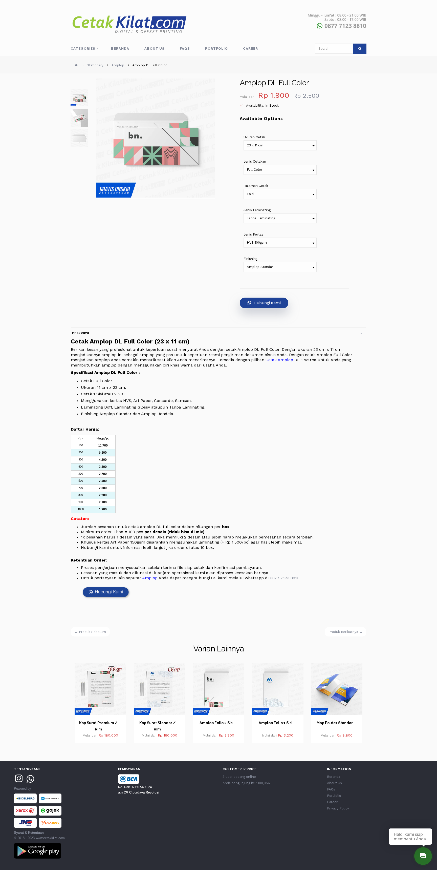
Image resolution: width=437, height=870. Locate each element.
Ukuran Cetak (254, 137)
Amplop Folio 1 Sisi (223, 723)
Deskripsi (80, 333)
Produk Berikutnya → (345, 632)
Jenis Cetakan (255, 161)
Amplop (150, 577)
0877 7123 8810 (284, 577)
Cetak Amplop (279, 359)
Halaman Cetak (256, 186)
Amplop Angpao (341, 723)
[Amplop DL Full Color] (79, 97)
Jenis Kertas (253, 234)
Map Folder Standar (282, 723)
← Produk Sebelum (90, 632)
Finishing (250, 259)
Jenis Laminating (257, 210)
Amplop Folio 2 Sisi (164, 723)
